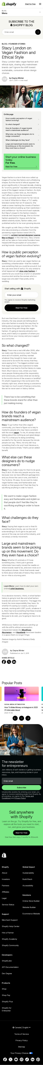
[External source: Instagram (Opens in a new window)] (21, 1059)
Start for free (30, 4)
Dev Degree (7, 973)
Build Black (27, 879)
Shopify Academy (9, 939)
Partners (5, 885)
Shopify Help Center (10, 926)
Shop (4, 989)
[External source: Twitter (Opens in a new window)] (10, 1059)
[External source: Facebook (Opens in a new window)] (5, 1059)
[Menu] (40, 4)
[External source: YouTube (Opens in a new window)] (16, 1059)
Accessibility (27, 885)
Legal (4, 898)
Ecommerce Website (31, 914)
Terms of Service (21, 1034)
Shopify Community (10, 945)
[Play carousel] (21, 718)
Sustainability (28, 873)
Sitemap (21, 1047)
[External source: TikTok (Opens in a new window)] (27, 1059)
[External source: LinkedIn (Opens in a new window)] (32, 1059)
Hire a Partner (8, 933)
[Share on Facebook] (4, 662)
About (4, 873)
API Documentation (10, 967)
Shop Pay (6, 995)
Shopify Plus (7, 1001)
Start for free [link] (21, 308)
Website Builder (29, 907)
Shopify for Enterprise (6, 1009)
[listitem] (21, 700)
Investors (6, 879)
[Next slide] (28, 718)
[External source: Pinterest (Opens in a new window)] (38, 1059)
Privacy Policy (20, 798)
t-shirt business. (17, 588)
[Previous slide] (15, 718)
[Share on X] (9, 662)
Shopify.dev (7, 961)
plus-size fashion (27, 271)
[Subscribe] (38, 32)
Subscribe (21, 787)
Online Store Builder (31, 901)
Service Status (8, 904)
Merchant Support (10, 920)
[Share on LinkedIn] (14, 662)
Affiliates (5, 892)
